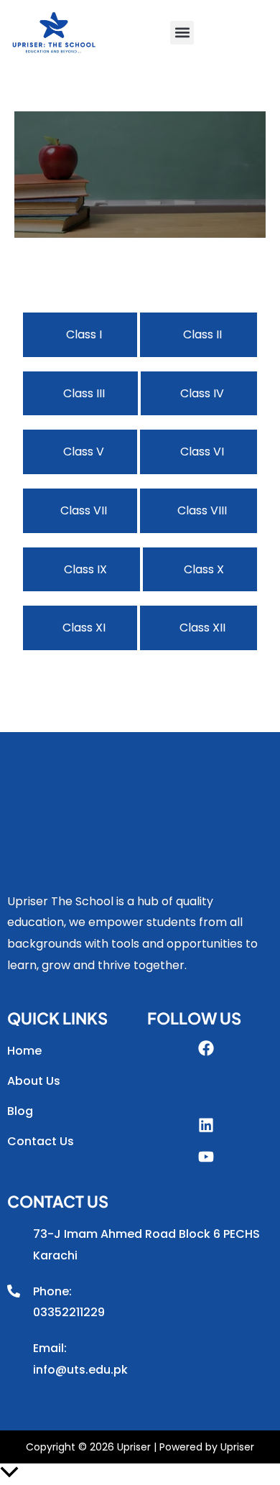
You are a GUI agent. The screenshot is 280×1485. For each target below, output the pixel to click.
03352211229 (69, 1312)
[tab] (80, 335)
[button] (182, 33)
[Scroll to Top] (140, 1474)
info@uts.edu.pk (80, 1369)
